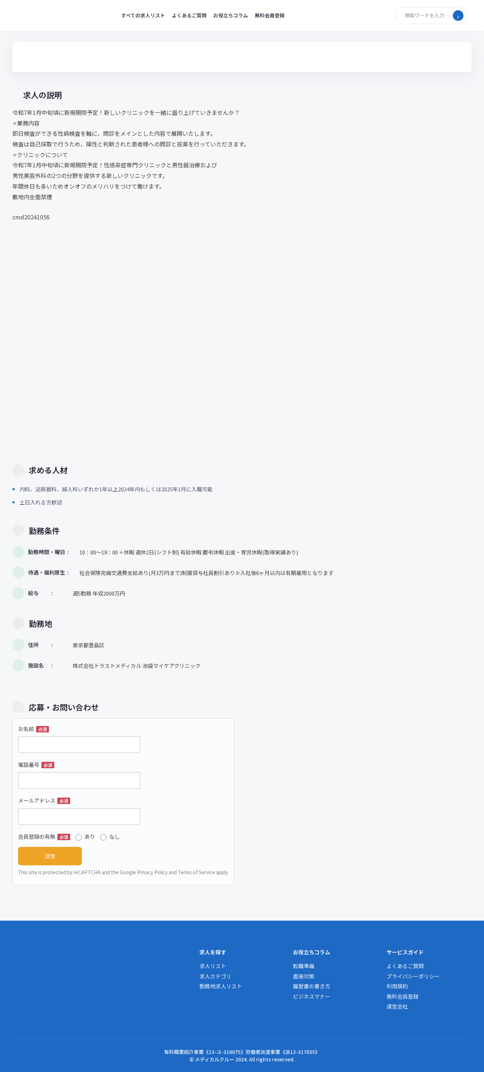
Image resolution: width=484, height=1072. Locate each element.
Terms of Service (196, 872)
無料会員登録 (270, 15)
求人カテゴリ (215, 976)
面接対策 (303, 976)
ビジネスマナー (311, 996)
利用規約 (397, 986)
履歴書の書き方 (311, 986)
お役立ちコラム (230, 15)
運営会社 (397, 1006)
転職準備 (303, 966)
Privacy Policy (152, 872)
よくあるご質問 (189, 15)
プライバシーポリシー (413, 976)
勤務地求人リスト (220, 986)
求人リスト (212, 966)
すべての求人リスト (143, 15)
